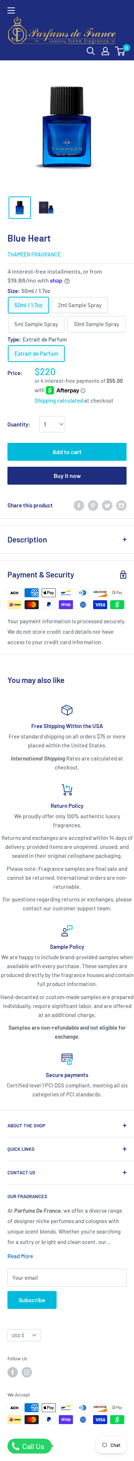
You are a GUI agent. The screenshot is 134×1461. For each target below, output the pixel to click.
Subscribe (32, 1299)
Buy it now (67, 475)
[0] (120, 51)
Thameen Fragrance (34, 254)
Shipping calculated (59, 400)
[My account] (105, 51)
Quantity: (18, 424)
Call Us (32, 1446)
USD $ (18, 1335)
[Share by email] (121, 505)
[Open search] (91, 51)
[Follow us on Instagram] (27, 1372)
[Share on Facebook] (79, 505)
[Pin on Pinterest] (93, 505)
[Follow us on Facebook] (12, 1372)
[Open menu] (11, 10)
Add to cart (67, 451)
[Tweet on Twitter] (107, 505)
